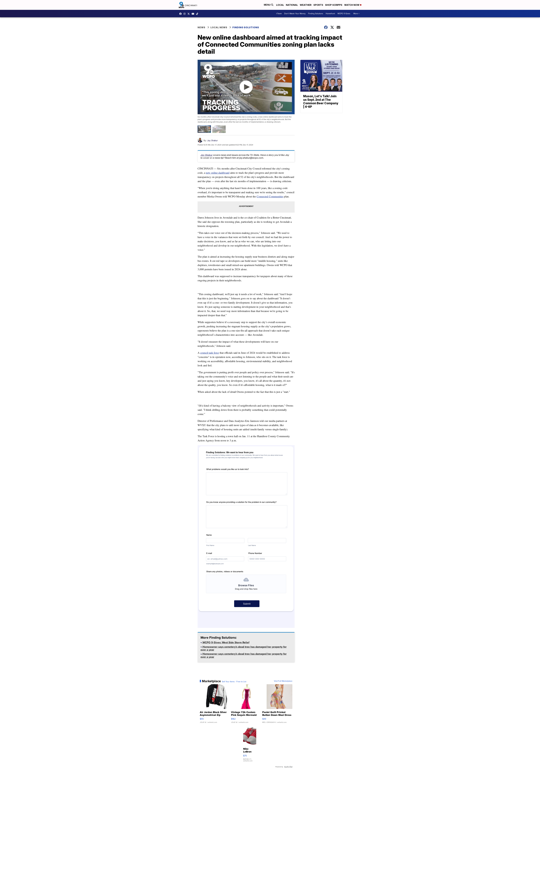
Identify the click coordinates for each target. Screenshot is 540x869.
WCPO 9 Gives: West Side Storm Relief (225, 642)
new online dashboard (218, 172)
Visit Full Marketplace (283, 681)
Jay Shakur (212, 140)
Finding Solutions (315, 13)
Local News (219, 27)
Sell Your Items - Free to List (234, 682)
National (292, 5)
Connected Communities (270, 196)
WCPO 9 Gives (344, 13)
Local (280, 5)
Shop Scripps (333, 5)
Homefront (330, 13)
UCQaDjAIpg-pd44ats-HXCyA (194, 14)
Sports (318, 5)
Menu (267, 5)
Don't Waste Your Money (295, 13)
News (201, 27)
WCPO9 (181, 14)
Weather (305, 5)
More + (356, 13)
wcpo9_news (185, 14)
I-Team (279, 13)
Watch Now (352, 5)
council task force (209, 352)
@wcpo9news (198, 14)
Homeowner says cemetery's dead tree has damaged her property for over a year (244, 648)
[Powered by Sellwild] (288, 767)
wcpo (189, 14)
